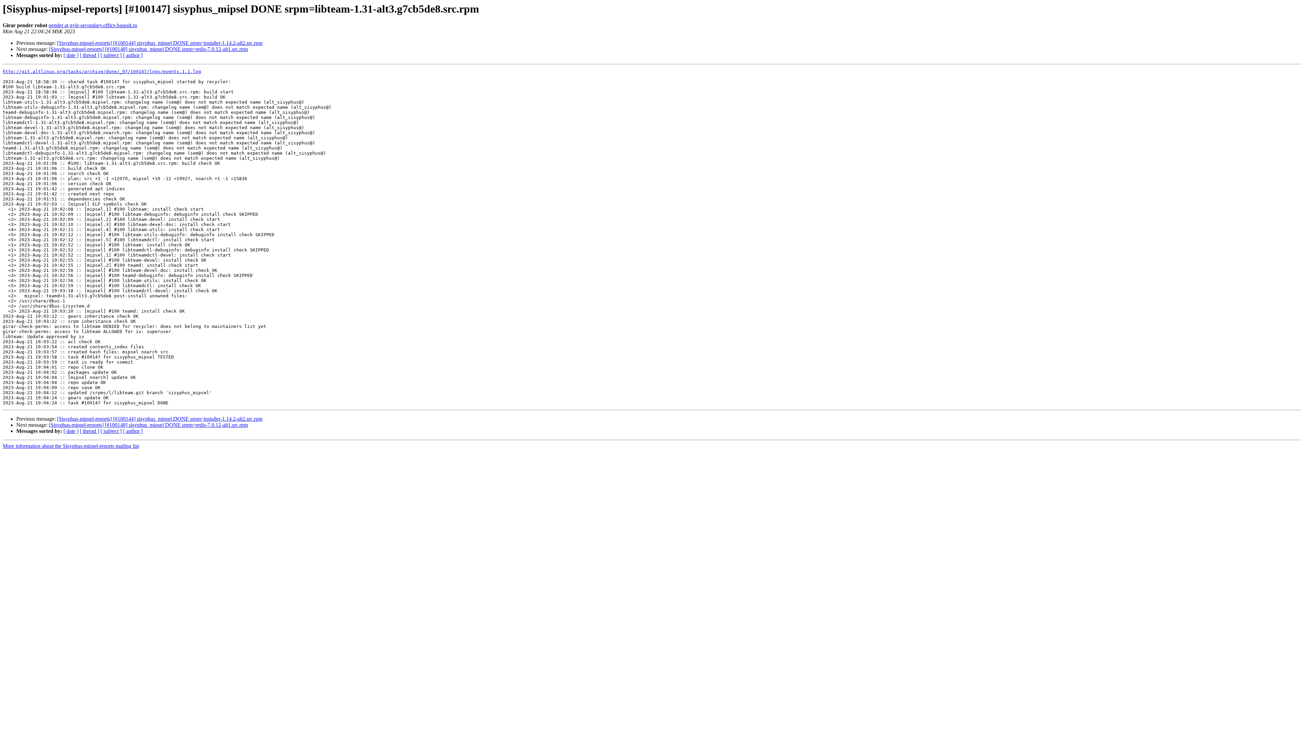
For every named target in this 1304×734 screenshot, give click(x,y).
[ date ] (71, 55)
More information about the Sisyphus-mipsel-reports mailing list (71, 446)
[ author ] (133, 55)
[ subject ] (111, 55)
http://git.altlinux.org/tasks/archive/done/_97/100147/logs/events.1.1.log (102, 71)
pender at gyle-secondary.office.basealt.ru (93, 25)
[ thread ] (89, 55)
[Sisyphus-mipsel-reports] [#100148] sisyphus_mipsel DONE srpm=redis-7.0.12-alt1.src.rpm (148, 49)
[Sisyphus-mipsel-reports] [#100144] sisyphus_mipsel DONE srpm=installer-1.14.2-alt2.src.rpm (159, 43)
